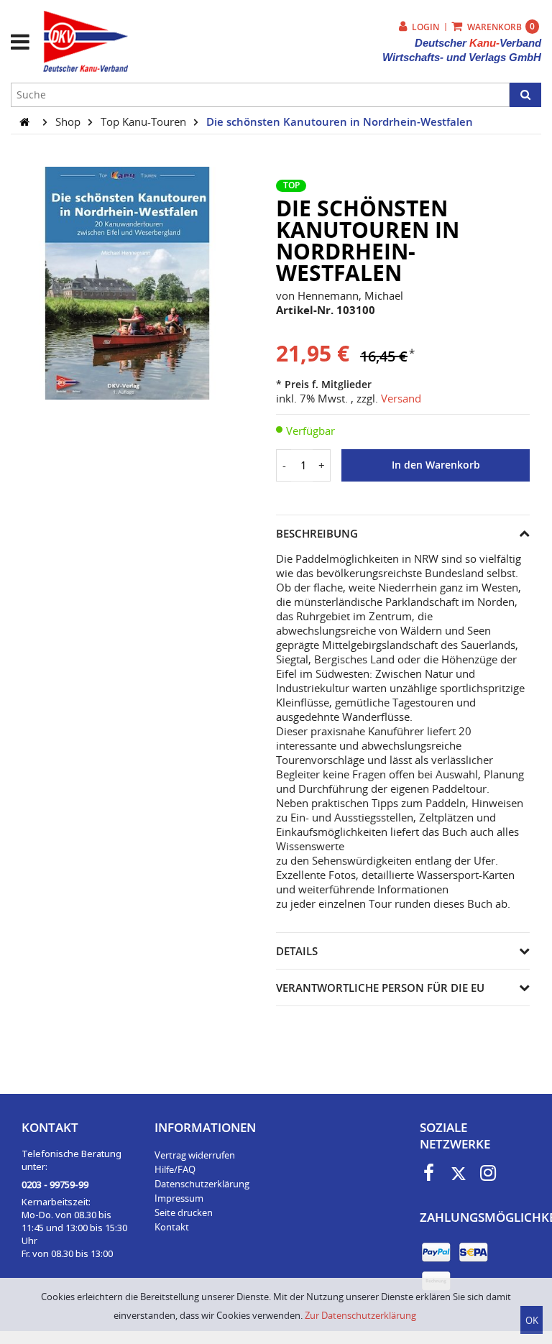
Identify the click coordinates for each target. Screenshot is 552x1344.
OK (531, 1320)
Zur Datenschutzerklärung (360, 1315)
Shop (69, 121)
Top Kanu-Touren (145, 121)
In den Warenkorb (436, 465)
